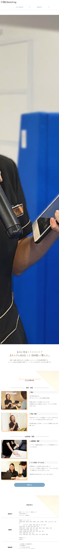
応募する (29, 485)
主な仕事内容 (19, 7)
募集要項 (39, 7)
